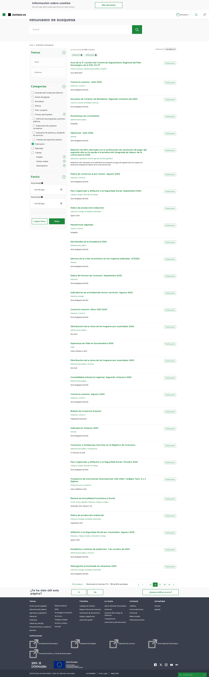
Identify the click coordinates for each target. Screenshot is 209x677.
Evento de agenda (42, 97)
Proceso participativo (43, 114)
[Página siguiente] (174, 585)
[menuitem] (43, 643)
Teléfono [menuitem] (133, 606)
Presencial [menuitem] (133, 613)
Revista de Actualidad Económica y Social (93, 498)
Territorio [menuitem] (58, 616)
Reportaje (39, 148)
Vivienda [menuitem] (58, 626)
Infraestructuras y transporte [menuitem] (40, 627)
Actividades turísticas (91, 103)
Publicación (40, 144)
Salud (72, 347)
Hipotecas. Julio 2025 (82, 133)
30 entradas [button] (78, 584)
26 (156, 585)
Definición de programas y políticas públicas (49, 120)
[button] (183, 14)
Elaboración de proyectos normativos (45, 127)
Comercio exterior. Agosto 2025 (88, 394)
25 (151, 585)
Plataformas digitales (82, 225)
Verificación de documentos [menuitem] (89, 613)
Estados (39, 157)
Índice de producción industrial (87, 208)
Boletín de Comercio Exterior (86, 411)
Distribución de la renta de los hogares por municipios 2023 (102, 360)
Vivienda (73, 137)
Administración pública (92, 69)
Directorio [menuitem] (108, 609)
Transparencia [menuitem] (109, 619)
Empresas (74, 86)
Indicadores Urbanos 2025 (84, 428)
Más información (109, 5)
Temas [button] (35, 52)
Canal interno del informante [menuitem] (115, 622)
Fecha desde (36, 183)
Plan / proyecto (41, 110)
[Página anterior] (138, 585)
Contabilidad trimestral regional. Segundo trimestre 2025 (101, 377)
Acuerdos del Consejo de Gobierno (49, 93)
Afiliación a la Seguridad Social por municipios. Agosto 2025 (103, 532)
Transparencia (92, 449)
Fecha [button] (35, 177)
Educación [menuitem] (33, 616)
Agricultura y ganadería (79, 158)
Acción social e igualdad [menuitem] (38, 606)
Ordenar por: (159, 49)
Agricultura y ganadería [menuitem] (38, 613)
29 (170, 585)
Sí (79, 592)
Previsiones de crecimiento (85, 116)
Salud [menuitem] (56, 609)
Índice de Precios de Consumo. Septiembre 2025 (96, 276)
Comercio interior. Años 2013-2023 (89, 310)
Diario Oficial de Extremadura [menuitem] (115, 606)
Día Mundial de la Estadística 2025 (89, 242)
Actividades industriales (93, 211)
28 (165, 585)
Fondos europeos (77, 69)
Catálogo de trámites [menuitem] (87, 606)
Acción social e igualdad (79, 502)
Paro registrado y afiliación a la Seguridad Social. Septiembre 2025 (106, 191)
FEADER (103, 69)
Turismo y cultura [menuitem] (61, 623)
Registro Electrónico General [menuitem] (90, 609)
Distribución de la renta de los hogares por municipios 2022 (102, 327)
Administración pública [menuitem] (37, 609)
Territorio (90, 364)
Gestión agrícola (93, 158)
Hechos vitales (42, 161)
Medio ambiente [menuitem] (61, 606)
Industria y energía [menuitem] (36, 623)
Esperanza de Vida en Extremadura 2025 (92, 343)
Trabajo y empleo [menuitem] (61, 619)
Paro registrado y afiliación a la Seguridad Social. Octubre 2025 (104, 462)
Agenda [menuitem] (157, 609)
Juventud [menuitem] (32, 630)
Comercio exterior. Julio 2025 (86, 82)
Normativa (39, 101)
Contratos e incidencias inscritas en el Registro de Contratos (103, 445)
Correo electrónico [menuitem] (136, 609)
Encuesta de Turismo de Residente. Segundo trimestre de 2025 (104, 99)
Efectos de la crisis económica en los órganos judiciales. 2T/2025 (105, 259)
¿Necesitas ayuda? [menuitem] (86, 620)
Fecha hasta (36, 197)
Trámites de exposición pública (49, 139)
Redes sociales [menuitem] (135, 616)
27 (160, 585)
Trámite (38, 152)
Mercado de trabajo (91, 195)
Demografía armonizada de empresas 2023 (94, 566)
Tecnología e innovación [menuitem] (63, 613)
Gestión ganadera (106, 158)
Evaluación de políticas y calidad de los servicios (49, 134)
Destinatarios (42, 166)
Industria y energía (77, 211)
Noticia (38, 106)
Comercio (81, 86)
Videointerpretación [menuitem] (137, 620)
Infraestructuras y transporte (81, 485)
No (95, 592)
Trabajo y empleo (77, 195)
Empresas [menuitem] (33, 620)
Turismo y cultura (77, 103)
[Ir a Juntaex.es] (10, 15)
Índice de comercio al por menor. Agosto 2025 (95, 174)
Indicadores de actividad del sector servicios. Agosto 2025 (102, 293)
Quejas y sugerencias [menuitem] (87, 616)
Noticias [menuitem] (157, 606)
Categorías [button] (38, 86)
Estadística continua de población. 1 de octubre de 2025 (100, 549)
